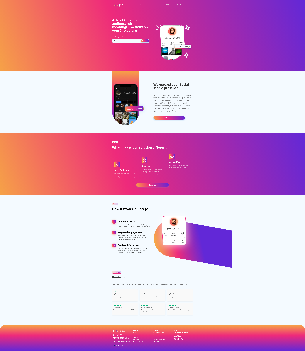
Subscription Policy (158, 335)
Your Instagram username (120, 37)
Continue (145, 41)
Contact (159, 5)
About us (135, 337)
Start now (169, 118)
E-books (141, 5)
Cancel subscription (158, 332)
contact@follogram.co (178, 335)
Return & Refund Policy (159, 339)
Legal (134, 332)
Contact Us (156, 341)
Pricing (168, 5)
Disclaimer (136, 335)
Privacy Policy (136, 339)
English (117, 346)
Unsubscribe (178, 5)
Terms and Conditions (139, 342)
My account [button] (189, 5)
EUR (123, 346)
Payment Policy (157, 337)
